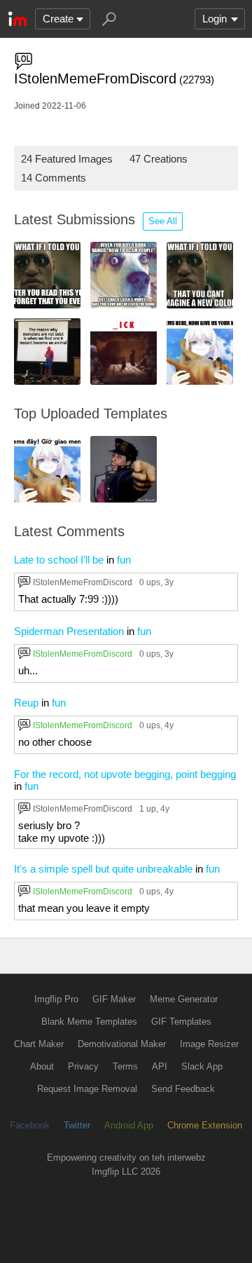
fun (124, 560)
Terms (125, 1066)
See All (162, 221)
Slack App (202, 1066)
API (159, 1066)
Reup (26, 703)
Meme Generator (184, 999)
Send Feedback (183, 1089)
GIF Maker (114, 999)
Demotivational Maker (122, 1044)
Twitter (77, 1125)
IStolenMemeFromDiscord (82, 582)
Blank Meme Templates (89, 1021)
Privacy (83, 1066)
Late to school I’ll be (59, 560)
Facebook (30, 1125)
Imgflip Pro (56, 999)
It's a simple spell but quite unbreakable (103, 869)
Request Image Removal (87, 1089)
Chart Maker (39, 1044)
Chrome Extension (204, 1125)
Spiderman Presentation (69, 631)
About (42, 1066)
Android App (128, 1125)
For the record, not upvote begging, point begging (125, 774)
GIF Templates (181, 1021)
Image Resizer (209, 1044)
